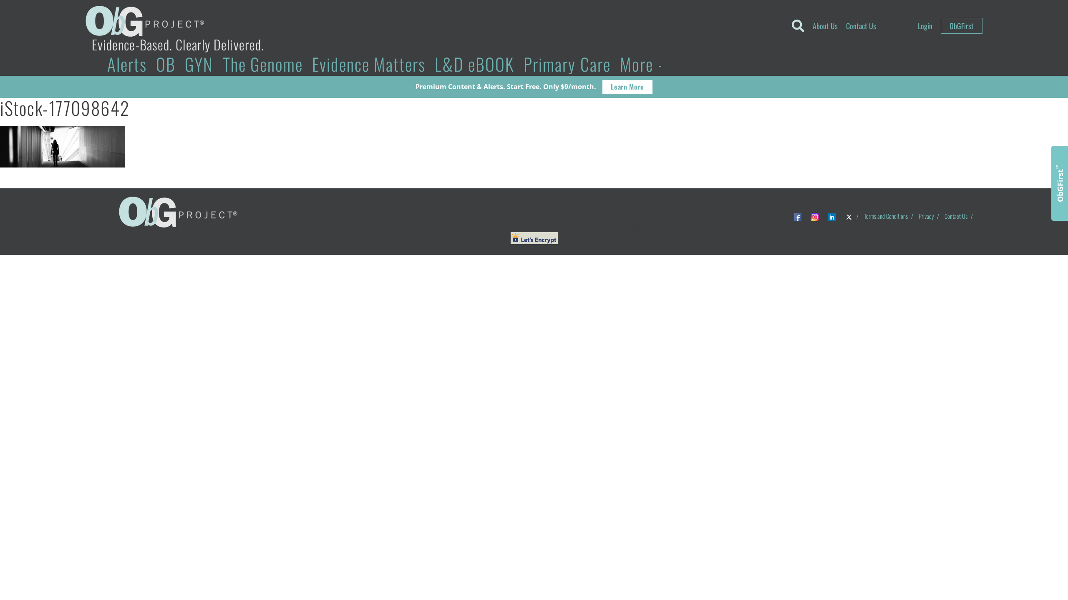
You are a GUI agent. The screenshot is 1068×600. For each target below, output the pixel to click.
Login (925, 25)
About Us (825, 25)
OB (166, 63)
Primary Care (567, 63)
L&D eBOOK (474, 63)
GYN (199, 63)
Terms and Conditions (886, 216)
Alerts (127, 63)
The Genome (263, 63)
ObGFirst (962, 25)
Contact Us (861, 25)
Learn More (627, 87)
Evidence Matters (369, 63)
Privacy (926, 216)
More (638, 63)
